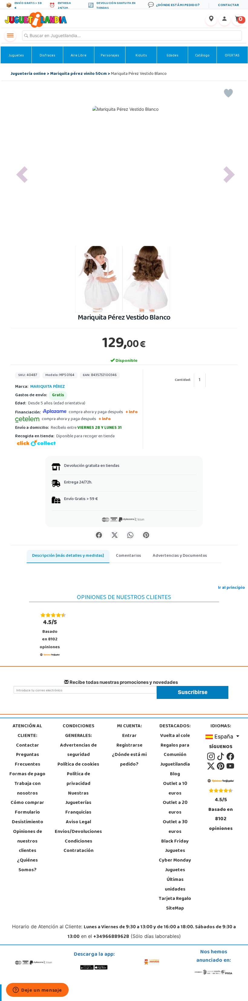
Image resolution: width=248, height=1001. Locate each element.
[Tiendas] (211, 20)
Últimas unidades (175, 884)
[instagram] (211, 756)
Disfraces (47, 55)
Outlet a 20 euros (175, 808)
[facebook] (230, 756)
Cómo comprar (27, 803)
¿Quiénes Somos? (27, 865)
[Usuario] (224, 20)
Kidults (141, 55)
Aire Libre (78, 55)
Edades (172, 55)
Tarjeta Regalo (175, 899)
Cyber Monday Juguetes (175, 865)
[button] (22, 174)
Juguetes (16, 55)
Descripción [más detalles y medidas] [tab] (68, 556)
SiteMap (175, 908)
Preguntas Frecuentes (27, 760)
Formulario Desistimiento (27, 817)
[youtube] (230, 766)
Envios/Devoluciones (78, 832)
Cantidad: (183, 380)
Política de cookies (78, 765)
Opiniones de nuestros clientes (27, 841)
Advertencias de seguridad (78, 750)
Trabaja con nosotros (28, 789)
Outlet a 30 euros (175, 827)
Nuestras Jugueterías (78, 798)
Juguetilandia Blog (175, 769)
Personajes (110, 55)
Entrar (129, 736)
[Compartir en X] (114, 535)
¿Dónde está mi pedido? (129, 760)
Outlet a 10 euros (175, 789)
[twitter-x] (211, 766)
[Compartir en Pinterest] (146, 535)
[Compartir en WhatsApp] (130, 535)
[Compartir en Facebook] (98, 535)
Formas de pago (27, 774)
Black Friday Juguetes (175, 846)
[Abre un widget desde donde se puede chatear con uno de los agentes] (37, 990)
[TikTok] (221, 756)
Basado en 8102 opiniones (50, 634)
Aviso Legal (78, 822)
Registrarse (129, 746)
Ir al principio (231, 588)
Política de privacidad (78, 779)
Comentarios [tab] (128, 556)
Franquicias (78, 813)
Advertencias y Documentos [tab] (180, 556)
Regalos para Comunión (175, 750)
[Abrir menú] (10, 35)
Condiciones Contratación (78, 846)
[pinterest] (221, 766)
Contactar (27, 746)
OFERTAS (232, 55)
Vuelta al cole (175, 736)
